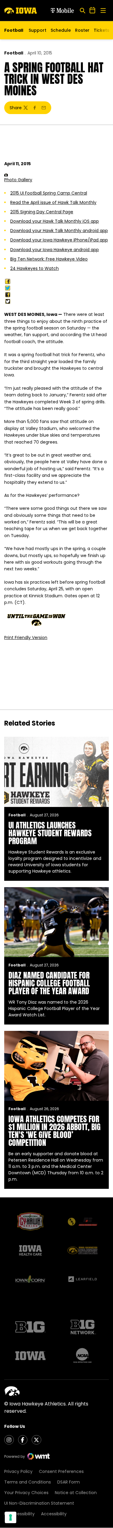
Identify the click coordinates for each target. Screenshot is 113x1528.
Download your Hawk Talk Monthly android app (59, 231)
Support (37, 30)
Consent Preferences (61, 1471)
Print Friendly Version (25, 637)
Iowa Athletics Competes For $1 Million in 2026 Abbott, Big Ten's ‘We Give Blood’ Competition (54, 1131)
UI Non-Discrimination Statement (39, 1503)
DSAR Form (68, 1482)
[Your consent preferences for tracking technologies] (10, 1517)
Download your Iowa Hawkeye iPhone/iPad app (59, 240)
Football (13, 53)
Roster (82, 30)
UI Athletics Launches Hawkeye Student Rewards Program (50, 833)
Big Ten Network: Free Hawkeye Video (49, 259)
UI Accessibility (19, 1514)
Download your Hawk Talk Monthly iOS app (54, 221)
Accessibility (54, 1514)
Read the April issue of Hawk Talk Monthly (53, 202)
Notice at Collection (76, 1493)
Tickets (101, 31)
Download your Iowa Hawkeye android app (54, 250)
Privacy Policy (18, 1471)
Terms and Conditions (27, 1482)
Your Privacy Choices (26, 1493)
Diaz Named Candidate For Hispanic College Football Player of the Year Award (49, 983)
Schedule (61, 30)
